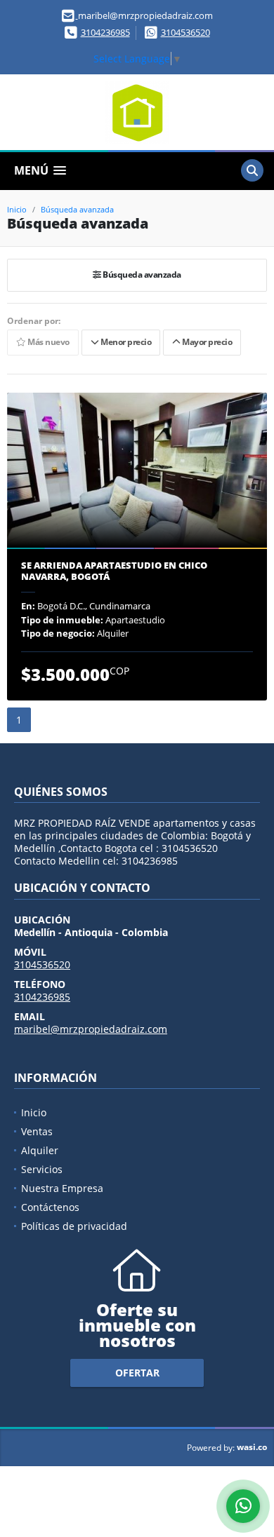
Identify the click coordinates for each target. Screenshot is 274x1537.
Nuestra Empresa (62, 1188)
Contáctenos (50, 1207)
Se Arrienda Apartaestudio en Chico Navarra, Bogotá (114, 571)
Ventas (37, 1131)
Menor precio (124, 342)
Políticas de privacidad (74, 1226)
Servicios (42, 1169)
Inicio (17, 209)
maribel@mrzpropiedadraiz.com (90, 1029)
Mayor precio (206, 342)
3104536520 (185, 32)
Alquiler (39, 1150)
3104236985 (105, 32)
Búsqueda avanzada (77, 209)
